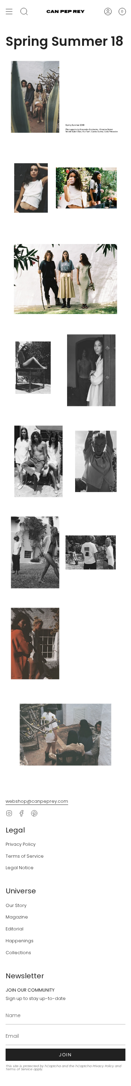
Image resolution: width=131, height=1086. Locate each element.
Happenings (20, 941)
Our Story (16, 905)
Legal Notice (20, 868)
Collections (18, 953)
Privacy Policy (21, 844)
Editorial (14, 929)
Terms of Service (25, 856)
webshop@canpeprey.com (37, 801)
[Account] (108, 11)
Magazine (17, 917)
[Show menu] (9, 11)
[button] (24, 11)
